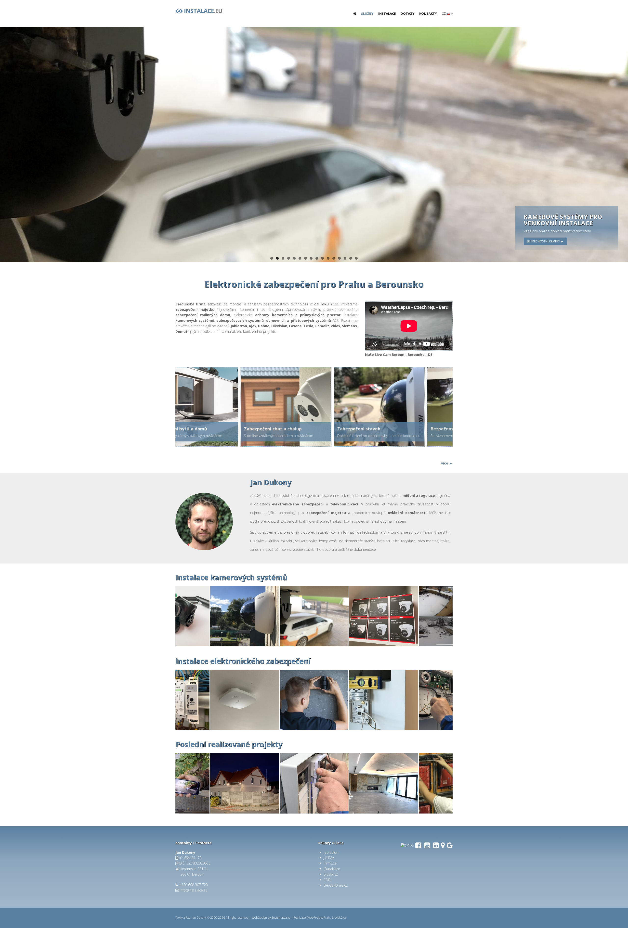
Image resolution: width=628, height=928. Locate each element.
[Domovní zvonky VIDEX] (314, 783)
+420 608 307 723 (193, 884)
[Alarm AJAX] (244, 700)
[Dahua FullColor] (244, 783)
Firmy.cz (330, 863)
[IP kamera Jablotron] (314, 616)
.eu (203, 9)
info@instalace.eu (194, 890)
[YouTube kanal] (427, 846)
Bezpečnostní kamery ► (545, 241)
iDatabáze (332, 868)
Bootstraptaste (281, 917)
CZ (444, 13)
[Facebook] (418, 846)
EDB (327, 880)
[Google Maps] (443, 846)
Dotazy (407, 13)
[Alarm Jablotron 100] (383, 700)
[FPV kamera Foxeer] (175, 616)
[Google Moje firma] (450, 846)
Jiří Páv (329, 857)
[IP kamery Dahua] (244, 616)
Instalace (387, 13)
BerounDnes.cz (336, 885)
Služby (367, 13)
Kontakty (428, 13)
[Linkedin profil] (436, 846)
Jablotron (331, 852)
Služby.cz (331, 874)
